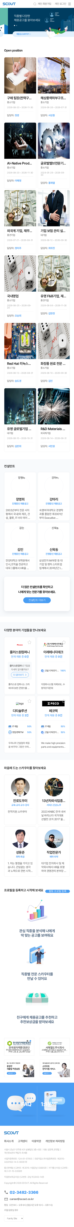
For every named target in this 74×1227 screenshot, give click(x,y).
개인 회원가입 (44, 4)
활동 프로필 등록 (57, 891)
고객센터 (22, 1141)
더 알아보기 (18, 674)
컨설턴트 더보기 (37, 600)
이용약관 (36, 1141)
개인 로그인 (60, 4)
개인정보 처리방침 (55, 1141)
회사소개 (8, 1141)
